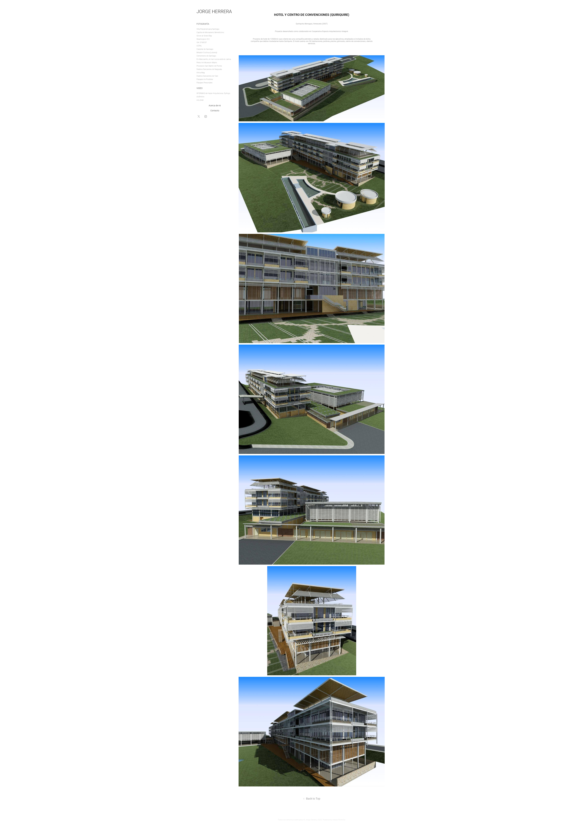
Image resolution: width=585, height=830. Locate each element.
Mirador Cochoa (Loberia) (207, 52)
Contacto (214, 110)
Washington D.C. (203, 39)
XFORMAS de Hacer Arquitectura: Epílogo (213, 93)
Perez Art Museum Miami (207, 62)
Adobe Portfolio (339, 819)
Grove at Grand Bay (204, 35)
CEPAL (199, 45)
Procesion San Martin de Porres (209, 66)
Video (199, 88)
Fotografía (203, 23)
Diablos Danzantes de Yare (207, 76)
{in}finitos (200, 96)
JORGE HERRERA (214, 11)
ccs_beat (200, 100)
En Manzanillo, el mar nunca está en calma (214, 59)
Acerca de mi (215, 105)
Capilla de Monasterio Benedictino (210, 32)
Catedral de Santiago (205, 49)
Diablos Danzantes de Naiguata (209, 69)
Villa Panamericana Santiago (208, 29)
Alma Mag (201, 72)
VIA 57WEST (202, 42)
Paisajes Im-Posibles (205, 79)
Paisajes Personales (204, 82)
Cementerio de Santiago (206, 56)
